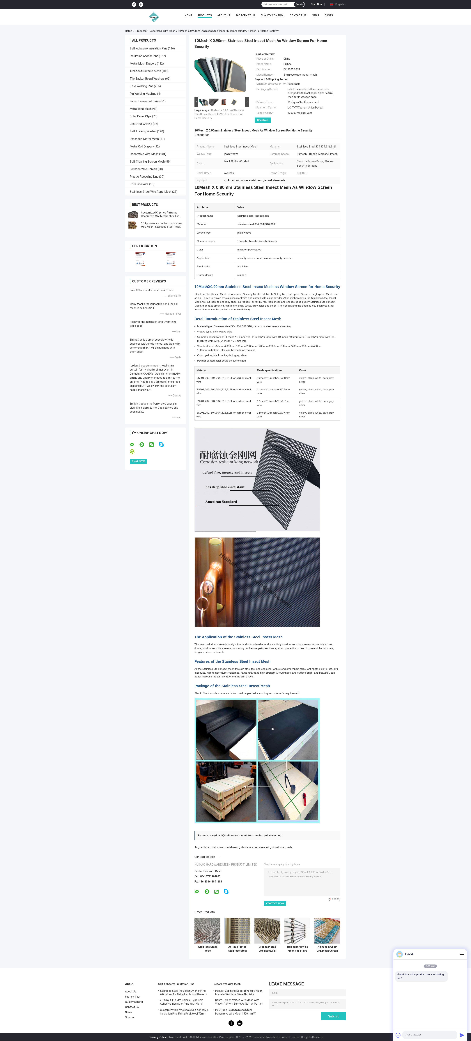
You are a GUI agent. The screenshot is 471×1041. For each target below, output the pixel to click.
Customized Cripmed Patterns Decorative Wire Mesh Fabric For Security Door (160, 216)
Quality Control (272, 15)
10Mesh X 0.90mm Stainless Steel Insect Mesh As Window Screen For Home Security (219, 114)
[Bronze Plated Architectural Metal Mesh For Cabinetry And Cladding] (267, 931)
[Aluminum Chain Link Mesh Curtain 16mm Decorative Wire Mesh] (327, 931)
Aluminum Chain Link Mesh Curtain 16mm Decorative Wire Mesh (327, 948)
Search (299, 4)
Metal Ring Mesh (141, 109)
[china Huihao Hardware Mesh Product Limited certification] (140, 259)
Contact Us (298, 15)
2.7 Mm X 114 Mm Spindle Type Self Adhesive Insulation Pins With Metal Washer (181, 1002)
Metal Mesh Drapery (143, 63)
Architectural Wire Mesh (145, 71)
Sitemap (130, 1017)
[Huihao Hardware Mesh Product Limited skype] (163, 444)
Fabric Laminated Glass (145, 101)
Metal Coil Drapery (142, 146)
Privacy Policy (158, 1037)
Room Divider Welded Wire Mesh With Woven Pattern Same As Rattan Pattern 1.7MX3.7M (239, 1002)
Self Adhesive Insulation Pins (148, 48)
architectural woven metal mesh (220, 847)
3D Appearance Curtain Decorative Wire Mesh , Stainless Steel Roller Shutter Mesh (161, 227)
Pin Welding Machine (143, 93)
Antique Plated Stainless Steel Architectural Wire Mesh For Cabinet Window (237, 948)
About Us (223, 15)
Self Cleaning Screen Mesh (147, 161)
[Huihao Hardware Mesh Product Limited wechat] (153, 444)
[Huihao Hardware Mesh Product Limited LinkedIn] (141, 4)
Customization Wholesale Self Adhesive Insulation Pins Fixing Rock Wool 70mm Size (184, 1012)
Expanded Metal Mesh (144, 139)
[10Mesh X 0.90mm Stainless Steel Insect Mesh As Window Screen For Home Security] (220, 74)
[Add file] (398, 1035)
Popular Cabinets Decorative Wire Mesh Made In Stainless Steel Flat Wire (239, 992)
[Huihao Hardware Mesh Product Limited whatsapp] (144, 444)
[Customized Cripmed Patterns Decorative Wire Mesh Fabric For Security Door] (133, 214)
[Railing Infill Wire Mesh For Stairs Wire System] (297, 931)
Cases (329, 15)
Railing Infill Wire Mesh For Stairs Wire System (297, 948)
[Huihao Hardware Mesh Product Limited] (153, 16)
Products (205, 15)
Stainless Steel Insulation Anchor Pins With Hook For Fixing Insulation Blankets (183, 992)
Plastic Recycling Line (144, 176)
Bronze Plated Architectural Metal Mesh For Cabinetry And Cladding (267, 948)
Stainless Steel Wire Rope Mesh (150, 191)
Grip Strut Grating (141, 124)
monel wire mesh (282, 847)
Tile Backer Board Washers (147, 78)
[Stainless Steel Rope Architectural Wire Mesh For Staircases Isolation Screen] (207, 931)
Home (188, 15)
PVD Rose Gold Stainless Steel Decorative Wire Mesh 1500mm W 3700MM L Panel (235, 1012)
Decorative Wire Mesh (162, 30)
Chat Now (316, 4)
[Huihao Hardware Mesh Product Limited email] (134, 444)
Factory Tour (245, 15)
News (315, 15)
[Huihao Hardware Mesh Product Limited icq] (134, 451)
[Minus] (462, 954)
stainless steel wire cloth (255, 847)
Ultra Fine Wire (139, 184)
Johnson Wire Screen (143, 169)
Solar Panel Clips (140, 116)
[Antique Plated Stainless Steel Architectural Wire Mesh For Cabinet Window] (237, 931)
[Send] (462, 1035)
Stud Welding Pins (141, 86)
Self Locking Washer (143, 131)
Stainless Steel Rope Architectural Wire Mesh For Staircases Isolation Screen (207, 948)
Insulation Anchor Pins (144, 56)
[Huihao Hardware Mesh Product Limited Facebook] (134, 4)
